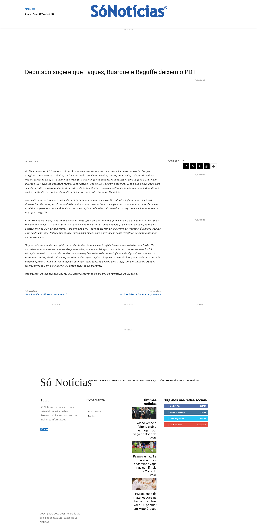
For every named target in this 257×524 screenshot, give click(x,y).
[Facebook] (186, 166)
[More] (213, 166)
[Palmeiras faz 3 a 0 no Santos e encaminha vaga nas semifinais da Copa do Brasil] (144, 447)
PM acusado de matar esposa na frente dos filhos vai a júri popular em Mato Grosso (144, 501)
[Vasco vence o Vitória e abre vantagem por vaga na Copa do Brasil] (144, 413)
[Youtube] (47, 429)
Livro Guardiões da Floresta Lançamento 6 (140, 294)
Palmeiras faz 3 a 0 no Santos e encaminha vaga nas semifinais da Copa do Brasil (144, 466)
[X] (193, 166)
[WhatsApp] (207, 166)
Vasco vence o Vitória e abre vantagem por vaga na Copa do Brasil (144, 430)
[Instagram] (42, 429)
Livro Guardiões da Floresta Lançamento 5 (46, 294)
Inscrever (201, 425)
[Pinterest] (200, 166)
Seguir (203, 412)
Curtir (203, 406)
